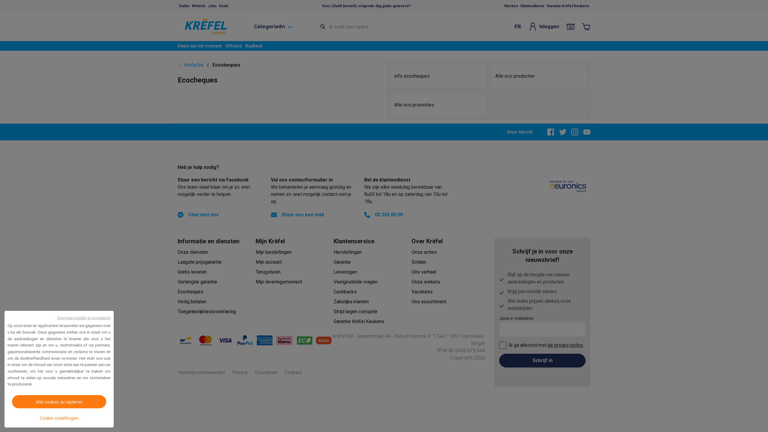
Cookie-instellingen (59, 418)
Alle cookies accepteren (59, 402)
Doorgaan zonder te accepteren (84, 317)
